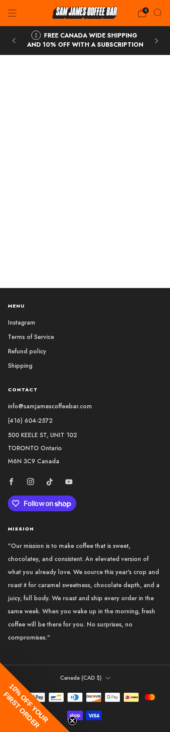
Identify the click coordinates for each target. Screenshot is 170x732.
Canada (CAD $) (81, 678)
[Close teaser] (72, 720)
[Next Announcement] (156, 40)
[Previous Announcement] (14, 40)
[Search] (157, 12)
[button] (35, 697)
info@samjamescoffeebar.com (50, 406)
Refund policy (27, 351)
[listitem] (85, 40)
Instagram (21, 322)
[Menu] (12, 13)
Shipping (20, 365)
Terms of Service (31, 336)
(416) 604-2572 (30, 420)
